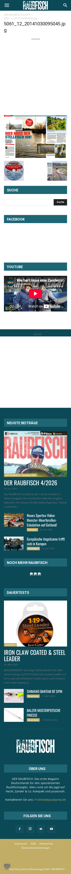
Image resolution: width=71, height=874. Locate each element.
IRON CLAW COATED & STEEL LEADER (34, 655)
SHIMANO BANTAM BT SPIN (44, 691)
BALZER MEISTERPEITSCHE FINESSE (43, 713)
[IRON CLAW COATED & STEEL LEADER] (35, 624)
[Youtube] (51, 829)
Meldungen (33, 548)
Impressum (21, 843)
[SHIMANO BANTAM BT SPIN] (14, 696)
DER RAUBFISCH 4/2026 (30, 482)
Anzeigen (32, 529)
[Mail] (41, 829)
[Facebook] (19, 829)
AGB (33, 843)
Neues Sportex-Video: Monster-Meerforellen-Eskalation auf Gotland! (42, 520)
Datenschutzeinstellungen (35, 847)
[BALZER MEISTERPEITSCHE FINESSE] (14, 715)
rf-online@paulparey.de (50, 799)
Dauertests (10, 644)
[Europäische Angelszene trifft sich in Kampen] (14, 543)
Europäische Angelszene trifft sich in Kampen (46, 541)
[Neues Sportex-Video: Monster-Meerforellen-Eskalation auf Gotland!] (14, 520)
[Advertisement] (35, 77)
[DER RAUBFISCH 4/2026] (35, 454)
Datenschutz (46, 843)
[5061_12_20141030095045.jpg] (35, 157)
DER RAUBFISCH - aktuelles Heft (20, 475)
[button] (6, 5)
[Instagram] (30, 829)
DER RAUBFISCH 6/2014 (17, 14)
